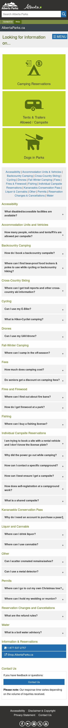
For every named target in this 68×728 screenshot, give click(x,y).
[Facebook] (22, 723)
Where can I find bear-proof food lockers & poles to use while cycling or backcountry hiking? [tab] (30, 267)
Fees (57, 180)
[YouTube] (46, 723)
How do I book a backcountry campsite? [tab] (29, 253)
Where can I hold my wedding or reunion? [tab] (30, 598)
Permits (42, 191)
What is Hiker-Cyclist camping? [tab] (23, 319)
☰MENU (59, 36)
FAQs (18, 22)
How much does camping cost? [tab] (24, 369)
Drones (22, 180)
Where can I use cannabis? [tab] (21, 544)
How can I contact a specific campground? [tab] (31, 465)
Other (32, 191)
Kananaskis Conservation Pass (42, 187)
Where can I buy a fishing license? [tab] (25, 424)
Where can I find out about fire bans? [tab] (27, 396)
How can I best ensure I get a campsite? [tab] (29, 476)
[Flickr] (28, 723)
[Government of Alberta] (31, 6)
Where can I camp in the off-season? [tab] (27, 353)
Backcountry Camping (20, 176)
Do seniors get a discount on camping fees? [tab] (32, 380)
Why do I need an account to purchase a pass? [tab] (33, 517)
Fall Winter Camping (40, 180)
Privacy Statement (24, 715)
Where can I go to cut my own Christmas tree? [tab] (33, 588)
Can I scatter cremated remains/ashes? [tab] (28, 561)
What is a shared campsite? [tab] (21, 500)
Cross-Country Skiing (47, 176)
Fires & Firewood (16, 183)
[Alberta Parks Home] (12, 6)
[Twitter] (40, 723)
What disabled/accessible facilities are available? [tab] (28, 213)
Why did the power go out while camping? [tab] (30, 455)
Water (50, 195)
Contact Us (8, 22)
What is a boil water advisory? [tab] (23, 632)
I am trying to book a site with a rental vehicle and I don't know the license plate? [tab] (32, 442)
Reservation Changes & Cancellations (39, 193)
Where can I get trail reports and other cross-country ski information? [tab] (32, 290)
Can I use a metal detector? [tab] (21, 571)
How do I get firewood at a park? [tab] (24, 407)
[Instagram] (34, 723)
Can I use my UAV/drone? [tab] (20, 336)
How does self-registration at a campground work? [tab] (31, 488)
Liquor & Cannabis (16, 191)
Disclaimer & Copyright (41, 711)
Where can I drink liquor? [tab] (20, 534)
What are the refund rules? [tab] (21, 615)
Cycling (11, 180)
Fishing (32, 183)
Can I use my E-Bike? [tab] (17, 309)
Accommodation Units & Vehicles (41, 172)
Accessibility (13, 172)
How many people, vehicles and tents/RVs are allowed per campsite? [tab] (33, 234)
